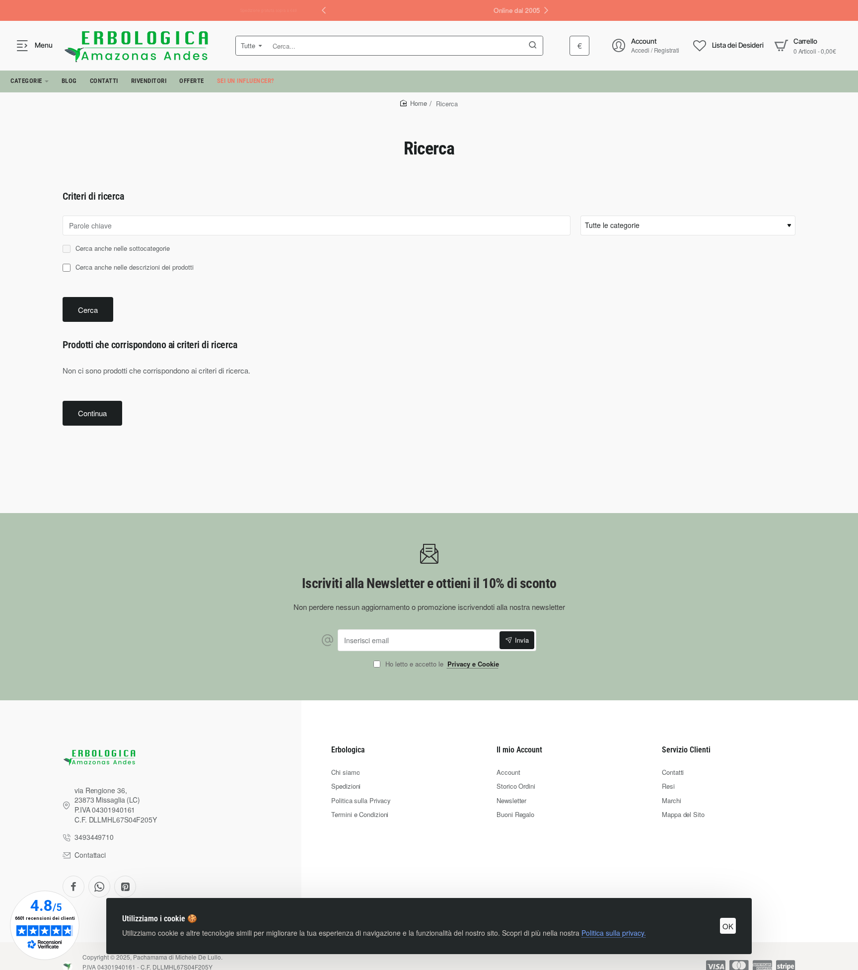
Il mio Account (519, 749)
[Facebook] (73, 886)
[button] (546, 10)
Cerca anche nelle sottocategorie (121, 248)
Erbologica (348, 749)
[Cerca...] (533, 45)
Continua (92, 413)
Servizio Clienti (686, 749)
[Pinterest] (125, 886)
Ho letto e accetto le (441, 664)
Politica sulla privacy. (613, 933)
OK (727, 926)
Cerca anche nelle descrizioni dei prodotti (133, 267)
